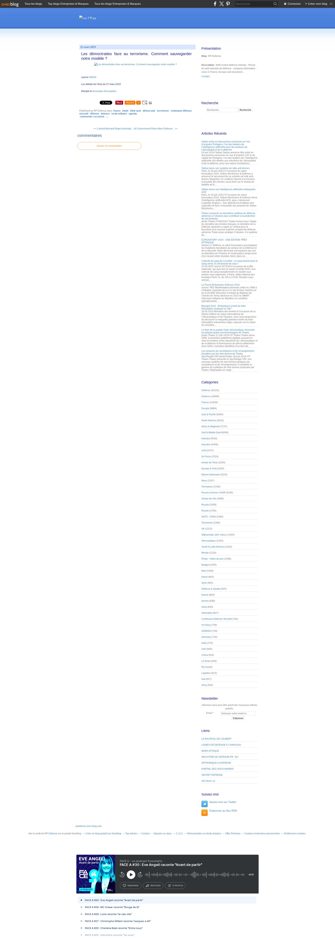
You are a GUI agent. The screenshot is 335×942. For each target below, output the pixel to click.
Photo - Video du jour (212, 558)
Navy (204, 480)
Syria (204, 607)
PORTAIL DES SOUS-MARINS (217, 769)
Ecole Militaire (119, 113)
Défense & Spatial (210, 589)
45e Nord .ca (208, 781)
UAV (203, 649)
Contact (205, 76)
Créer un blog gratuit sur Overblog (103, 833)
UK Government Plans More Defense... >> (156, 128)
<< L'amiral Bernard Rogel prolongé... (113, 128)
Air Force (206, 456)
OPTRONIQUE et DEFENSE (216, 763)
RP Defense (51, 833)
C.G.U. (179, 833)
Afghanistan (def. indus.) (214, 534)
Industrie (206, 444)
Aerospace (207, 486)
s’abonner (133, 885)
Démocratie (149, 110)
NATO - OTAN (208, 516)
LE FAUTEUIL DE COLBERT (216, 738)
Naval (204, 576)
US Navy (206, 625)
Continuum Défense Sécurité (216, 619)
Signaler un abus (163, 833)
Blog (203, 56)
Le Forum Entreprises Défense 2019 (220, 284)
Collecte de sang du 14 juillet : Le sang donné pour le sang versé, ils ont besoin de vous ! (229, 262)
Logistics (206, 673)
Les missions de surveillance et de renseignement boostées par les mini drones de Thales (227, 352)
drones (205, 601)
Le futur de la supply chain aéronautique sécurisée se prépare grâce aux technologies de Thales (228, 331)
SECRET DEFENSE (212, 775)
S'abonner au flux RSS (223, 810)
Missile (205, 552)
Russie (205, 510)
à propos (178, 885)
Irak (203, 679)
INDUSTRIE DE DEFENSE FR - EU (219, 757)
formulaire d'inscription (105, 91)
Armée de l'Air (208, 498)
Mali (203, 570)
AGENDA (133, 113)
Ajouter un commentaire (109, 146)
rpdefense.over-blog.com (88, 826)
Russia (205, 504)
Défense (94, 113)
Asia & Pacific (208, 414)
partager (155, 885)
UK (203, 528)
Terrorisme (163, 110)
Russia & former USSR (213, 492)
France (117, 110)
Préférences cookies (295, 833)
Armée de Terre (209, 462)
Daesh (204, 595)
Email (209, 713)
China (204, 655)
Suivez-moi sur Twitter (222, 801)
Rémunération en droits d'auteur (204, 833)
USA (203, 450)
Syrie (204, 582)
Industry (205, 438)
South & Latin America (213, 546)
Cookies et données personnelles (262, 833)
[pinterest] (227, 4)
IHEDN (92, 77)
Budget (205, 564)
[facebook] (215, 4)
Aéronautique (208, 540)
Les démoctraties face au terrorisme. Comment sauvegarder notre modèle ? (136, 56)
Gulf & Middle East (211, 432)
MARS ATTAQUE (210, 751)
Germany (206, 637)
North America (208, 420)
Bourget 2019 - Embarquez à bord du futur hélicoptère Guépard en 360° (223, 307)
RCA (203, 667)
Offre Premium (232, 833)
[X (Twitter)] (221, 4)
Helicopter (206, 613)
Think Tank (135, 110)
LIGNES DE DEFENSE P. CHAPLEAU (221, 745)
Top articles (131, 833)
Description (208, 65)
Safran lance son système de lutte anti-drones (225, 168)
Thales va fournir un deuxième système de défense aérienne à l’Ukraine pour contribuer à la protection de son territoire (228, 216)
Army (204, 685)
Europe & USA (209, 468)
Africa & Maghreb (210, 426)
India (204, 643)
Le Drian (206, 661)
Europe (205, 408)
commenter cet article (92, 116)
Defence (105, 113)
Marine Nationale (210, 474)
